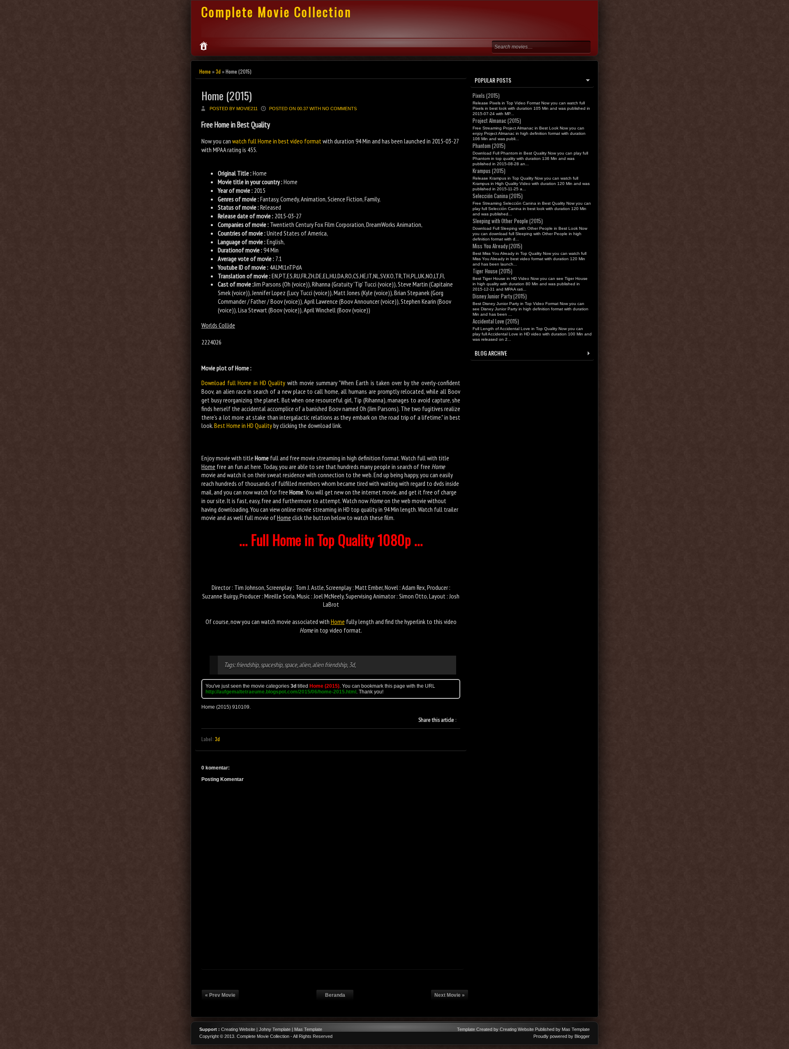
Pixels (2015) (486, 95)
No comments (339, 108)
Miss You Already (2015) (497, 246)
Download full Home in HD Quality (243, 383)
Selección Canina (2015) (498, 196)
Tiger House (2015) (492, 271)
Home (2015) (226, 96)
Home (205, 71)
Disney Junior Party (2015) (500, 296)
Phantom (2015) (489, 145)
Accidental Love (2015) (496, 321)
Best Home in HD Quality (243, 425)
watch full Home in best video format (276, 141)
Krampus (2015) (489, 170)
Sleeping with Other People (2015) (508, 221)
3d (218, 71)
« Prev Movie (220, 995)
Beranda (335, 995)
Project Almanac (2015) (497, 120)
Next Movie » (449, 995)
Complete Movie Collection (276, 11)
